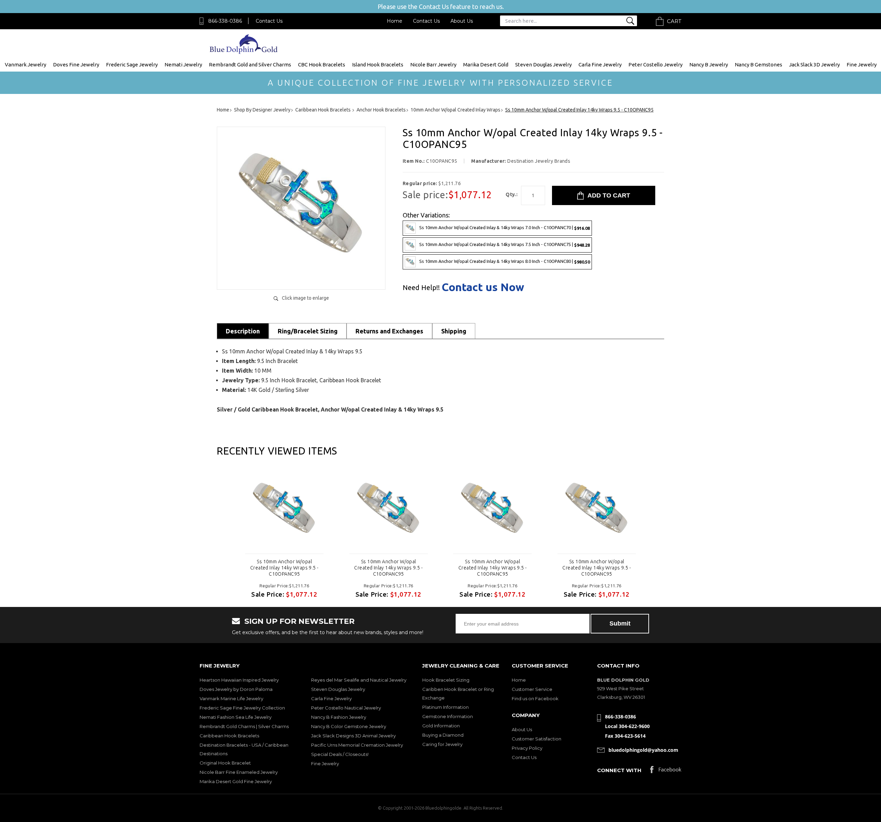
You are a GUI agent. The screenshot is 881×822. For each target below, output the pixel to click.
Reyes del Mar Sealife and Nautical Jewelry (358, 680)
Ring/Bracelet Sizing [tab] (308, 331)
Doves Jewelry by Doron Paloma (236, 689)
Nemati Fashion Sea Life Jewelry (236, 717)
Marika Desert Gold (485, 64)
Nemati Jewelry (183, 64)
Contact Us (269, 21)
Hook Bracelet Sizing (445, 680)
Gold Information (441, 725)
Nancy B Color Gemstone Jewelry (348, 726)
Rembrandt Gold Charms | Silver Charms (244, 726)
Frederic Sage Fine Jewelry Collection (242, 708)
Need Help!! (421, 287)
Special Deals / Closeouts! (340, 754)
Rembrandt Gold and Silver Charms (250, 64)
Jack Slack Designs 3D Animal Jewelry (353, 735)
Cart (674, 21)
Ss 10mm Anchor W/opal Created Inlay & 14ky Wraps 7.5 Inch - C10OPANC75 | (504, 244)
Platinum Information (445, 707)
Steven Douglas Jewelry (543, 64)
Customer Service (532, 689)
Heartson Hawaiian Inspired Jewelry (239, 680)
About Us (461, 21)
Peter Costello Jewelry (655, 64)
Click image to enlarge (305, 298)
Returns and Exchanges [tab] (389, 331)
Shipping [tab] (453, 331)
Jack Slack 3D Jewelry (814, 64)
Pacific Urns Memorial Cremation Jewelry (357, 745)
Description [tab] (243, 331)
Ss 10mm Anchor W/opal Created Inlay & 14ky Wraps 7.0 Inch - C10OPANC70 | (504, 227)
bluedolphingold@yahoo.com (643, 750)
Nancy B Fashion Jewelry (338, 717)
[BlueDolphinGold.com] (244, 52)
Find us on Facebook (535, 698)
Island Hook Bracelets (377, 64)
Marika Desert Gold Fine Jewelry (236, 781)
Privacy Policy (527, 748)
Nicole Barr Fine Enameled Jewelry (239, 772)
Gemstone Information (447, 716)
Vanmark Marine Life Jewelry (231, 698)
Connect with (619, 770)
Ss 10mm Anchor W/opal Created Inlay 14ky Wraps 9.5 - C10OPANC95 (284, 568)
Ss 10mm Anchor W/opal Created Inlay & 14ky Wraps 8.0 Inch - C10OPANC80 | (504, 261)
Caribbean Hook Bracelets (229, 735)
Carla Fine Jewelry (600, 64)
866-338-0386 (225, 21)
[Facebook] (665, 771)
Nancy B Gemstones (758, 64)
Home (394, 21)
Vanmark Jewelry (25, 64)
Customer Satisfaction (536, 738)
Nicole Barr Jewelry (433, 64)
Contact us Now (483, 286)
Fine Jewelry (862, 64)
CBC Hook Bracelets (321, 64)
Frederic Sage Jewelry (132, 64)
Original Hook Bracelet (225, 763)
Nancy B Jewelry (708, 64)
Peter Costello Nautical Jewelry (346, 708)
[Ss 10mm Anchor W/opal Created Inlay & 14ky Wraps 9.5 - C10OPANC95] (301, 277)
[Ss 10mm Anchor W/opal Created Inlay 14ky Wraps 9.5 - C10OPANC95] (284, 510)
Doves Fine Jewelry (76, 64)
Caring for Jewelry (442, 744)
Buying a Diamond (443, 735)
